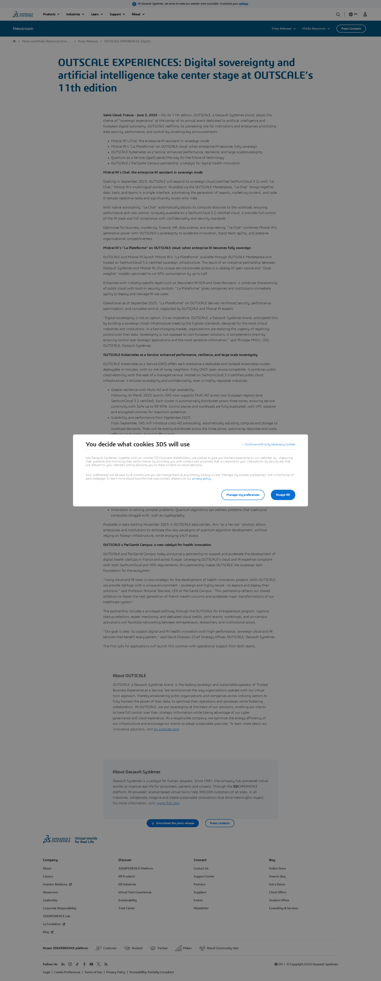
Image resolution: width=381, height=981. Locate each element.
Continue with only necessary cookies (269, 444)
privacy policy (201, 478)
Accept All (283, 494)
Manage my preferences (242, 494)
